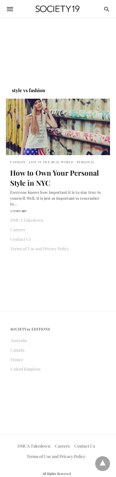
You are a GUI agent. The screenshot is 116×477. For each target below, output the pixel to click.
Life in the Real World (51, 162)
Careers (17, 229)
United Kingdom (25, 369)
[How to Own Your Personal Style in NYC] (58, 127)
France (16, 359)
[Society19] (57, 9)
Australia (18, 340)
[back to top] (102, 463)
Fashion (18, 162)
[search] (106, 9)
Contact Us (20, 239)
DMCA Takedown (26, 220)
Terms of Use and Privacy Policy (39, 248)
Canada (17, 350)
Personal (86, 162)
